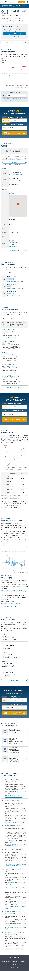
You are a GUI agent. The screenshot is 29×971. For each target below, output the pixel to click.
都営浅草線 (12, 241)
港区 (3, 7)
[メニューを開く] (27, 2)
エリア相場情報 (16, 5)
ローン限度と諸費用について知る (16, 949)
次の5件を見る (14, 680)
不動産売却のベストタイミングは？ (16, 822)
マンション (6, 120)
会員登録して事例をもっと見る (14, 387)
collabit (16, 967)
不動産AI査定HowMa (7, 5)
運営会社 (21, 964)
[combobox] (11, 42)
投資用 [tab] (11, 318)
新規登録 (17, 957)
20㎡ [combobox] (9, 95)
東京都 (23, 5)
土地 (23, 120)
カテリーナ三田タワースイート (10, 376)
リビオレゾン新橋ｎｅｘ (9, 341)
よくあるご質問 (6, 961)
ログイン (11, 957)
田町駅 (12, 601)
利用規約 (23, 961)
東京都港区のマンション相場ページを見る (12, 507)
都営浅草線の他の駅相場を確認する (10, 603)
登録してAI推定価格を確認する (14, 281)
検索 (25, 42)
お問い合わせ (15, 961)
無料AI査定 (21, 2)
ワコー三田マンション (8, 329)
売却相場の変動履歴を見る (15, 174)
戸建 (14, 120)
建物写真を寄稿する (16, 151)
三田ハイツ (5, 353)
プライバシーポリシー (11, 964)
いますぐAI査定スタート (14, 34)
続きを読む (14, 162)
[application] (14, 75)
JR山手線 (11, 244)
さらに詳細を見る (14, 250)
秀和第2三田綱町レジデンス (9, 364)
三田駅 (6, 523)
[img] (14, 457)
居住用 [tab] (4, 318)
